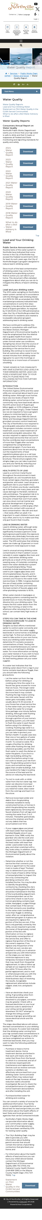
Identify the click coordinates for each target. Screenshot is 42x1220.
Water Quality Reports (13, 104)
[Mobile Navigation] (21, 41)
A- (28, 84)
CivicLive (23, 1202)
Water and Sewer (21, 76)
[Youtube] (37, 4)
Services (13, 73)
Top (37, 236)
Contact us (12, 14)
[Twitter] (37, 9)
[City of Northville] (21, 6)
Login (36, 19)
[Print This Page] (18, 84)
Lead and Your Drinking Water (16, 107)
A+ (23, 84)
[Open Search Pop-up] (21, 45)
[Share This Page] (14, 84)
